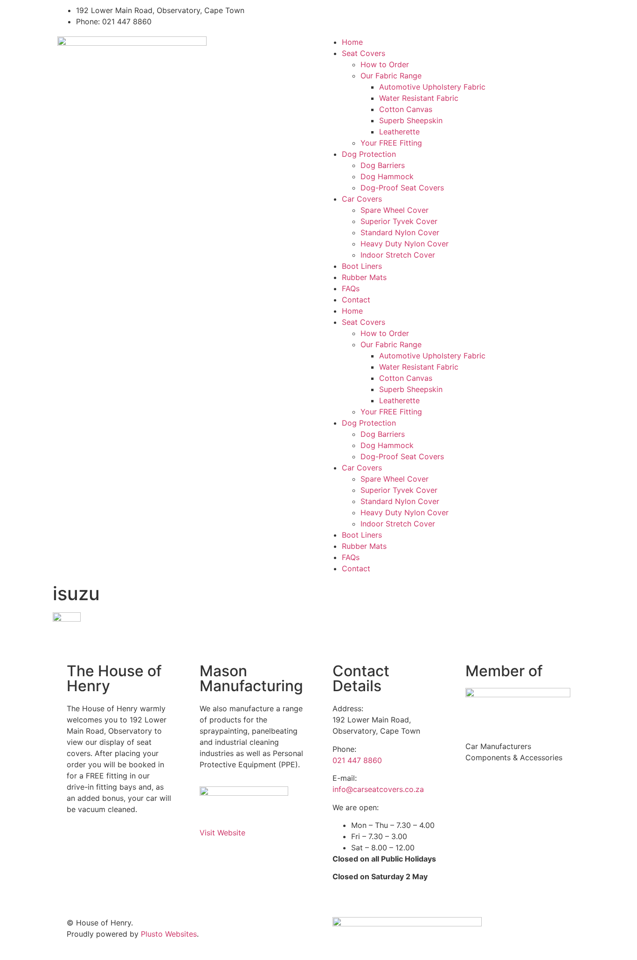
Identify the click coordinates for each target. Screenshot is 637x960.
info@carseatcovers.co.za (378, 789)
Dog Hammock (387, 176)
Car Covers (362, 198)
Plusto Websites (169, 934)
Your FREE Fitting (391, 142)
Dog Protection (369, 154)
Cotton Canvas (405, 109)
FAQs (351, 288)
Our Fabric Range (391, 75)
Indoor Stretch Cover (397, 254)
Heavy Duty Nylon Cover (404, 243)
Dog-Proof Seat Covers (402, 187)
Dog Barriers (382, 165)
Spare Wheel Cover (394, 210)
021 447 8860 (357, 760)
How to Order (384, 64)
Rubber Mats (364, 277)
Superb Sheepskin (411, 120)
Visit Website (222, 832)
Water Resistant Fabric (418, 98)
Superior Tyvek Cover (398, 221)
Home (352, 42)
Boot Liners (362, 266)
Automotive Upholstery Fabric (432, 86)
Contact (356, 299)
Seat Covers (363, 53)
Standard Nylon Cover (399, 232)
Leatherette (399, 131)
